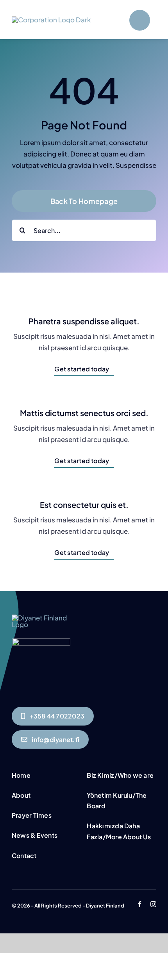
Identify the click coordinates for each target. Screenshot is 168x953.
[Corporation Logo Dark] (51, 19)
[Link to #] (139, 20)
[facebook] (140, 904)
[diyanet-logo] (41, 641)
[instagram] (153, 904)
